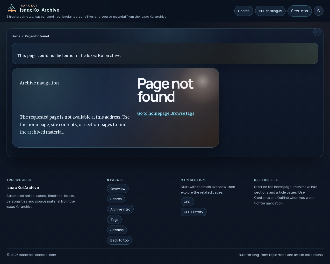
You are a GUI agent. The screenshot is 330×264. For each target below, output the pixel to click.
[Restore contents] (317, 32)
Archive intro (120, 209)
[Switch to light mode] (318, 11)
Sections (299, 10)
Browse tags (182, 113)
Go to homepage (153, 113)
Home (16, 36)
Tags (114, 219)
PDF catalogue (270, 11)
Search (244, 11)
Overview (117, 188)
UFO (187, 201)
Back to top (119, 240)
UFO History (193, 212)
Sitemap (117, 229)
